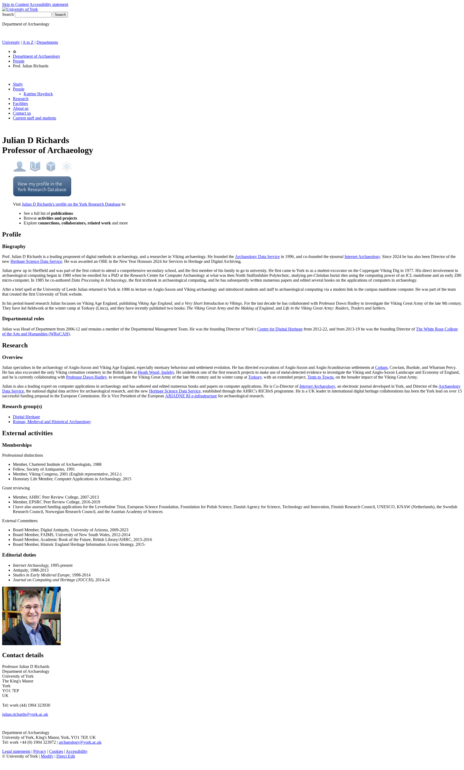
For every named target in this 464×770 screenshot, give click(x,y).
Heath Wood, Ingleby (156, 372)
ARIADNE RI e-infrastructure (191, 396)
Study (18, 84)
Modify (47, 756)
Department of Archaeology (36, 56)
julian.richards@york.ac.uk (25, 714)
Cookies (56, 751)
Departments (47, 42)
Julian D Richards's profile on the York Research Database (71, 204)
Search (8, 14)
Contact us (22, 113)
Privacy (39, 751)
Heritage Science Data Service (36, 261)
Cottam (381, 367)
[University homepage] (14, 51)
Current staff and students (34, 118)
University (11, 42)
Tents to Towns (320, 377)
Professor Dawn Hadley (86, 377)
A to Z (28, 42)
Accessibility (77, 751)
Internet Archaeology (362, 256)
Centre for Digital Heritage (280, 329)
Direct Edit (65, 756)
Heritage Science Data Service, (175, 391)
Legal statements (16, 751)
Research (20, 98)
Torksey (255, 377)
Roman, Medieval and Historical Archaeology (52, 421)
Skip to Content (15, 4)
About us (20, 108)
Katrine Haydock (38, 94)
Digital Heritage (26, 417)
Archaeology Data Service (257, 256)
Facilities (20, 103)
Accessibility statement (49, 4)
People (18, 61)
